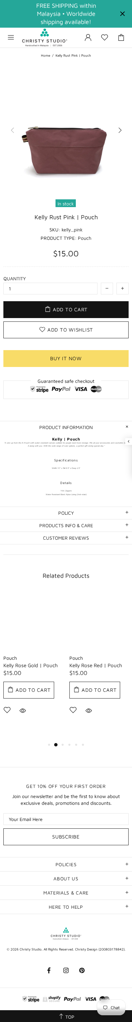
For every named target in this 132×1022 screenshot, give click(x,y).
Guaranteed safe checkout (66, 381)
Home (45, 55)
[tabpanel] (33, 663)
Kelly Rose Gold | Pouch (30, 665)
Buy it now (66, 358)
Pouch (10, 658)
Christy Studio (45, 38)
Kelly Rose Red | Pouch (95, 665)
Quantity (14, 278)
